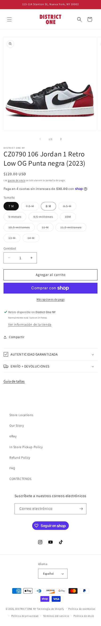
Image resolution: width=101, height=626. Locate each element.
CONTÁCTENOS (20, 479)
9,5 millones (45, 217)
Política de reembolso (81, 608)
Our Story (16, 425)
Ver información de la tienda (29, 324)
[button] (9, 19)
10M (70, 217)
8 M (48, 206)
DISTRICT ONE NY (25, 608)
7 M (11, 206)
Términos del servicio (56, 616)
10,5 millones (21, 228)
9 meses (17, 217)
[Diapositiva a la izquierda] (40, 139)
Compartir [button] (16, 337)
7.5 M (32, 207)
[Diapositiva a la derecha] (61, 139)
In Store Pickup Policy (26, 447)
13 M (14, 239)
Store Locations (21, 415)
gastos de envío (16, 180)
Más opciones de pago (51, 299)
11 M (48, 228)
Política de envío (84, 616)
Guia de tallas (14, 381)
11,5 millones (73, 228)
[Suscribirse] (81, 508)
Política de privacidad (25, 616)
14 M (33, 239)
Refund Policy (19, 457)
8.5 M (69, 207)
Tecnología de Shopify (50, 608)
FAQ (12, 468)
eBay (12, 436)
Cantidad (10, 248)
